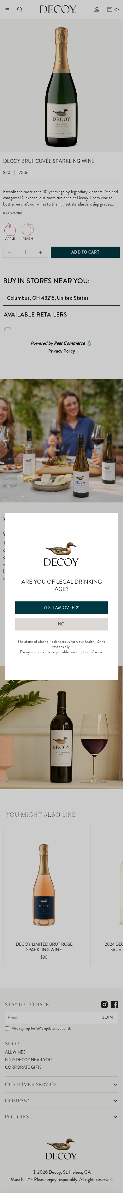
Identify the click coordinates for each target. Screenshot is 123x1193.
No (61, 624)
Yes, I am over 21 (62, 608)
